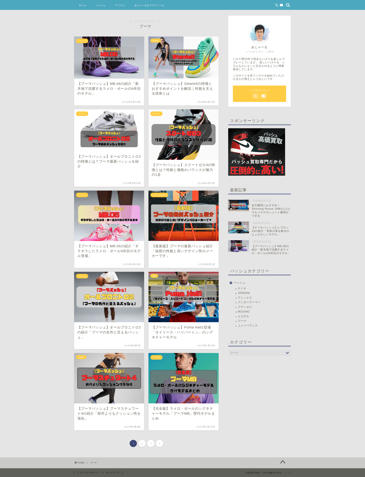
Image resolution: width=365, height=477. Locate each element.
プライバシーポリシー (88, 472)
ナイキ (242, 288)
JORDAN (244, 293)
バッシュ (101, 5)
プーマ (242, 321)
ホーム (82, 5)
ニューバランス (248, 325)
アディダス (245, 307)
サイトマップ (113, 472)
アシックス (245, 297)
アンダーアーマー (249, 302)
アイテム (120, 5)
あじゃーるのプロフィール (149, 5)
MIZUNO (244, 311)
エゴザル (243, 316)
